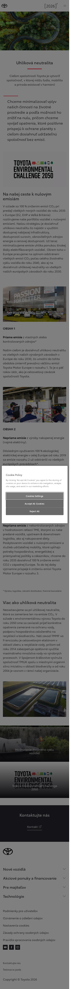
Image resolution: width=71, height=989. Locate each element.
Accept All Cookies (34, 503)
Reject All (35, 511)
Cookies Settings (34, 495)
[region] (35, 494)
